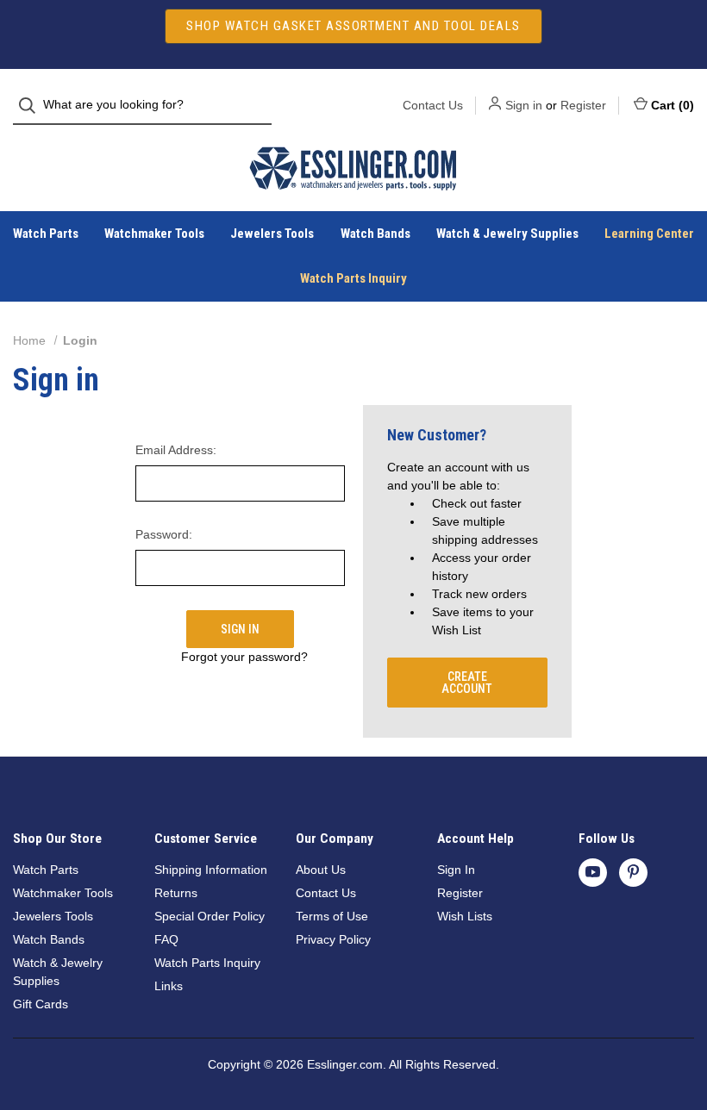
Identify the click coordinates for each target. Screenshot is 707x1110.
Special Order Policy (209, 916)
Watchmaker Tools (154, 233)
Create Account (466, 682)
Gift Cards (40, 1004)
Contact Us (433, 105)
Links (168, 986)
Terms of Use (332, 916)
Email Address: (175, 450)
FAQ (166, 939)
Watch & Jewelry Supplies (507, 233)
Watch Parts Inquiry (353, 278)
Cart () (672, 105)
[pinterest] (633, 871)
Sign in (523, 105)
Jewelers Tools (272, 233)
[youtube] (592, 871)
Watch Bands (375, 233)
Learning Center (649, 233)
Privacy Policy (333, 939)
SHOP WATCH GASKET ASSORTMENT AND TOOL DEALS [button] (353, 26)
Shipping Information (210, 869)
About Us (321, 869)
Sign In (456, 869)
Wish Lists (464, 916)
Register (583, 105)
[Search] (32, 105)
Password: (163, 534)
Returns (175, 893)
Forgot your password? (244, 657)
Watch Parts (45, 233)
